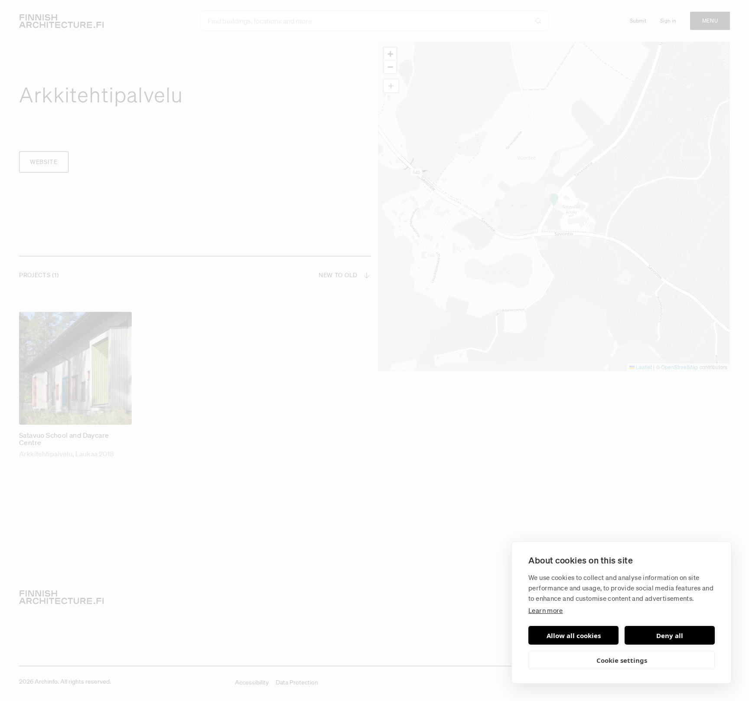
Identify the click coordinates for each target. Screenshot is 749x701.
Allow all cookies (574, 635)
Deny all (669, 635)
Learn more (545, 610)
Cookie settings (621, 660)
